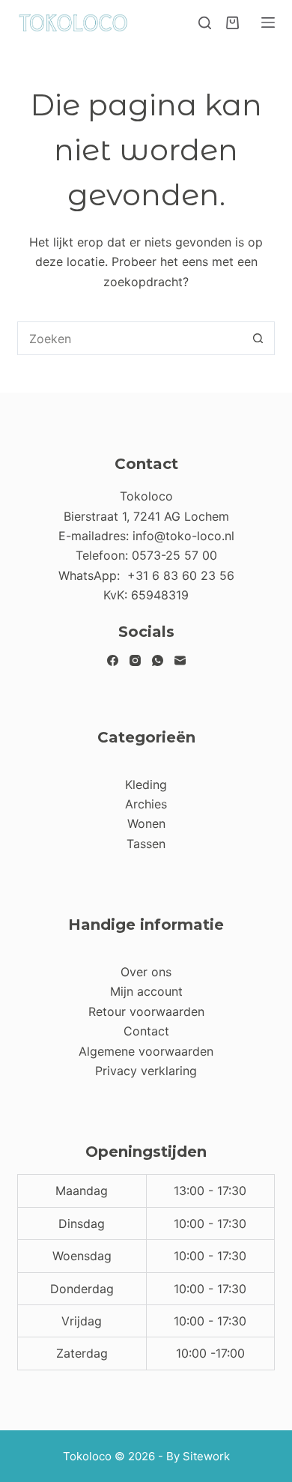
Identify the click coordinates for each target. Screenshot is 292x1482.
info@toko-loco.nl (183, 535)
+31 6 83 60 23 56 (180, 575)
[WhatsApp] (157, 660)
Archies (146, 803)
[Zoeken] (204, 22)
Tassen (146, 843)
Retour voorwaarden (146, 1011)
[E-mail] (180, 660)
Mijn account (146, 991)
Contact (146, 1030)
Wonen (146, 823)
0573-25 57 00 (174, 555)
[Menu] (268, 22)
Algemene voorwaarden (146, 1051)
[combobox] (129, 338)
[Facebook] (112, 660)
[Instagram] (135, 660)
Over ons (146, 971)
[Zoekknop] (258, 338)
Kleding (146, 784)
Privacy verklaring (146, 1070)
